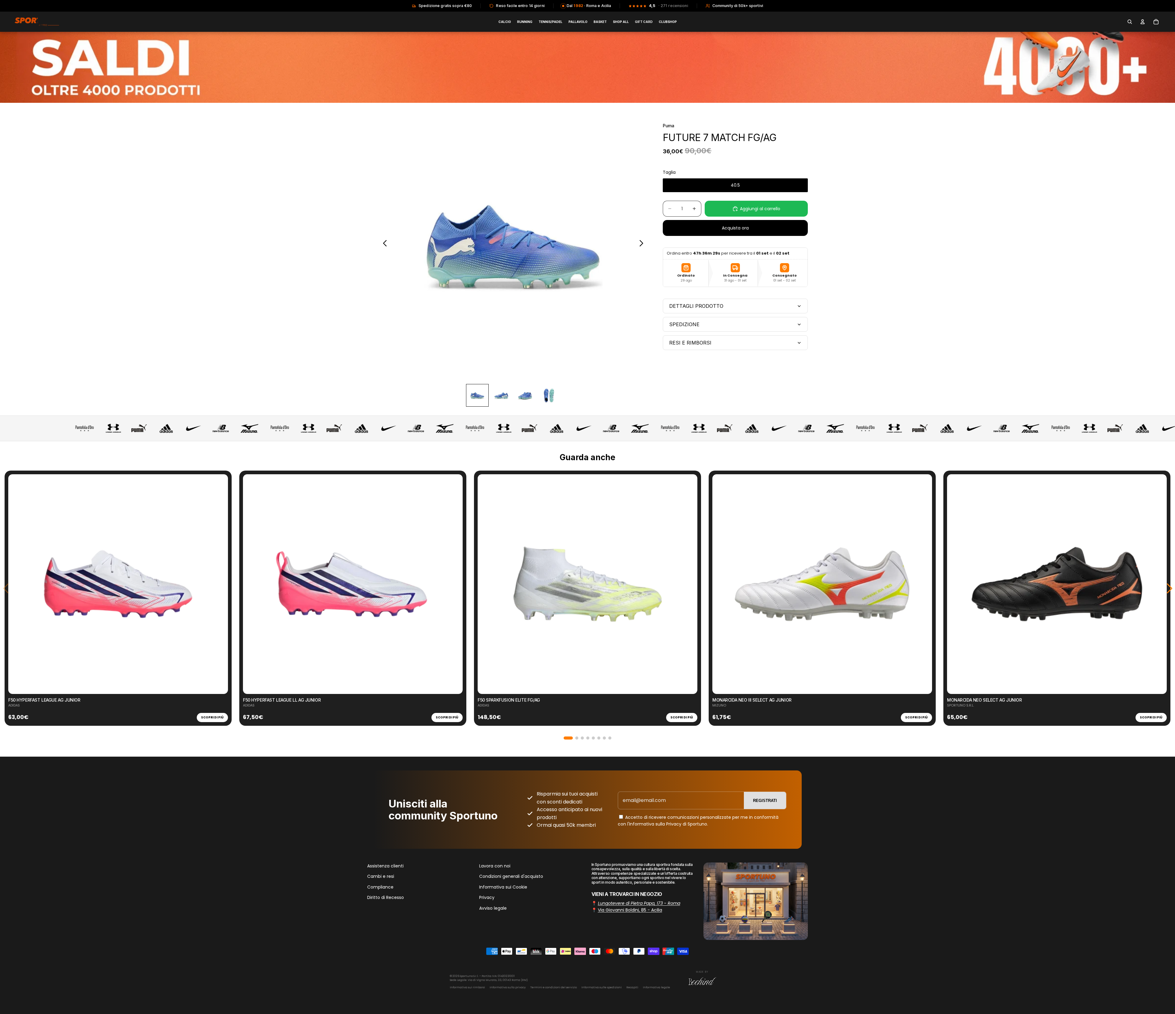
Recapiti (632, 987)
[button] (568, 738)
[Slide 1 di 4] (477, 395)
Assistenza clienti (385, 866)
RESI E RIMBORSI (690, 343)
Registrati (765, 800)
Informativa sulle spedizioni (601, 987)
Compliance (380, 887)
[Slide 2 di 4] (501, 395)
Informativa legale (656, 987)
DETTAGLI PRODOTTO (696, 306)
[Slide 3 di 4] (525, 395)
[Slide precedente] (383, 244)
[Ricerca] (1129, 21)
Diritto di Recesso (385, 897)
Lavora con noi (494, 866)
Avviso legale (493, 908)
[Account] (1142, 21)
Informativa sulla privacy (508, 987)
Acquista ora (735, 228)
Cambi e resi (380, 876)
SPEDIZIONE (684, 324)
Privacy (486, 897)
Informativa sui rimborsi (467, 987)
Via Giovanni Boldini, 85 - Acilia (630, 910)
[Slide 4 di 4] (549, 395)
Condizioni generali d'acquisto (511, 876)
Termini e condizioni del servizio (553, 987)
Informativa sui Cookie (503, 887)
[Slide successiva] (643, 244)
